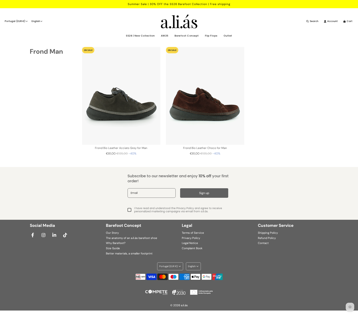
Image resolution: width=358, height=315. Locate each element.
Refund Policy (267, 238)
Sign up (204, 193)
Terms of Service (193, 233)
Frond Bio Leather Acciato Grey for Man (121, 148)
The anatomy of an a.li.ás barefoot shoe (131, 238)
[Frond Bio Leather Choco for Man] (205, 96)
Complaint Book (192, 248)
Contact (263, 243)
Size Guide (113, 248)
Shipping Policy (268, 233)
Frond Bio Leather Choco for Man (205, 148)
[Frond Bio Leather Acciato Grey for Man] (121, 96)
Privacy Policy (191, 238)
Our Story (112, 233)
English (36, 21)
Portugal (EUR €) (15, 21)
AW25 (164, 35)
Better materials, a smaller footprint (129, 253)
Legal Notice (190, 243)
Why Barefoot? (115, 243)
